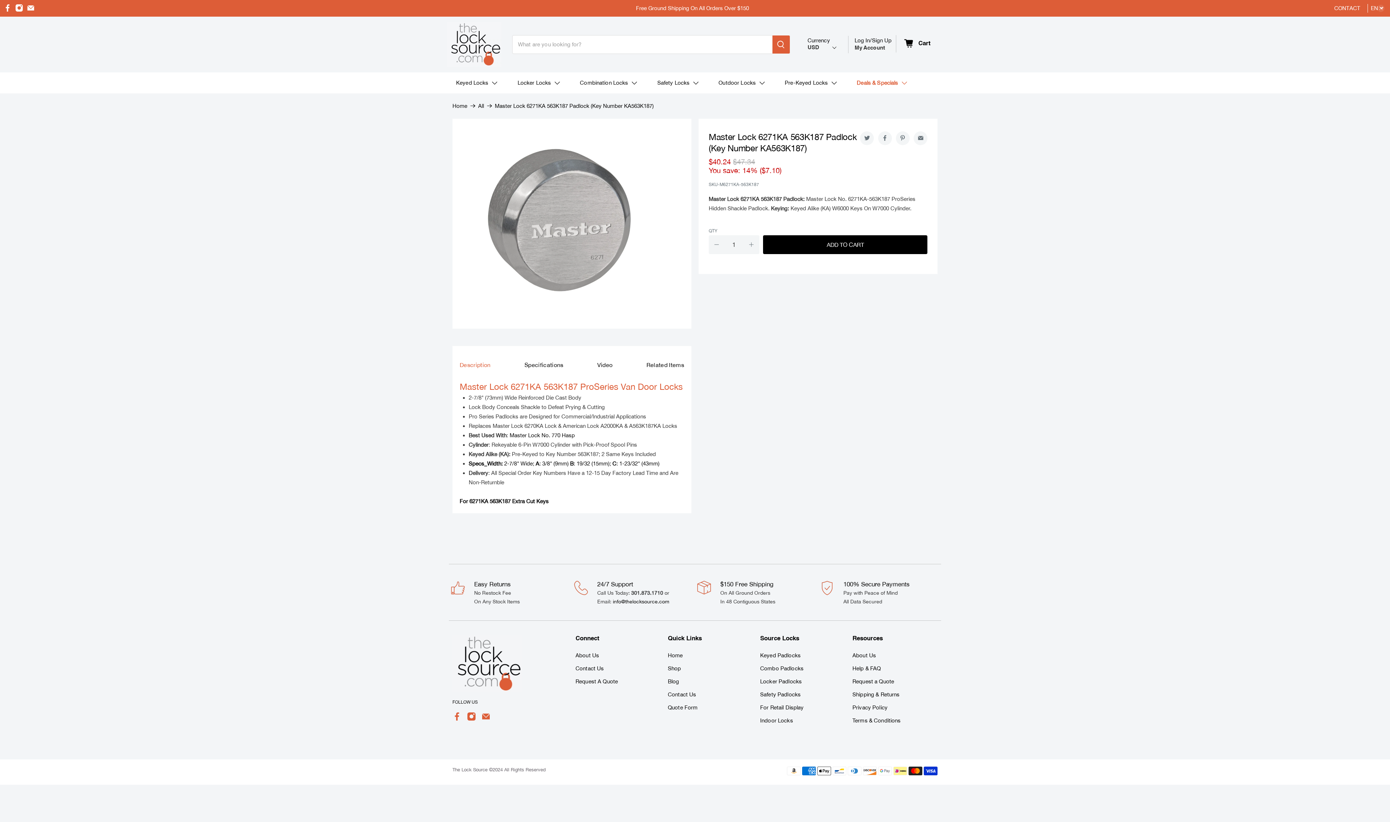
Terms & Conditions (876, 720)
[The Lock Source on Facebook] (8, 10)
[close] (1381, 8)
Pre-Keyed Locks (806, 83)
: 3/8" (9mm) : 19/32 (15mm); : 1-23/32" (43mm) (598, 463)
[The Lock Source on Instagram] (19, 10)
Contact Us (590, 668)
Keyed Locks (472, 83)
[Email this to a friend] (920, 138)
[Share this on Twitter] (867, 138)
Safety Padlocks (780, 694)
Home (459, 106)
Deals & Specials (877, 83)
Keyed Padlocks (780, 655)
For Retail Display (782, 707)
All (481, 106)
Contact (1347, 8)
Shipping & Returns (876, 694)
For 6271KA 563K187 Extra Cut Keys (504, 501)
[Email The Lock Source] (31, 10)
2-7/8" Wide (501, 463)
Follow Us (465, 702)
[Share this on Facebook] (885, 138)
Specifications (544, 365)
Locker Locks (534, 83)
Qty (713, 230)
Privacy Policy (870, 707)
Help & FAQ (866, 668)
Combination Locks (604, 83)
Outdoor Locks (737, 83)
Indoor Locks (776, 720)
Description (475, 365)
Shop (674, 668)
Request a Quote (873, 681)
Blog (673, 681)
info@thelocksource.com (641, 601)
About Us (587, 655)
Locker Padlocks (781, 681)
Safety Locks (673, 83)
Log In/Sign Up (873, 44)
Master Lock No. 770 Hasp (542, 435)
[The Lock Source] (474, 44)
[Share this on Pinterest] (903, 138)
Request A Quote (597, 681)
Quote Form (683, 707)
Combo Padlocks (782, 668)
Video (605, 365)
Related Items (665, 365)
